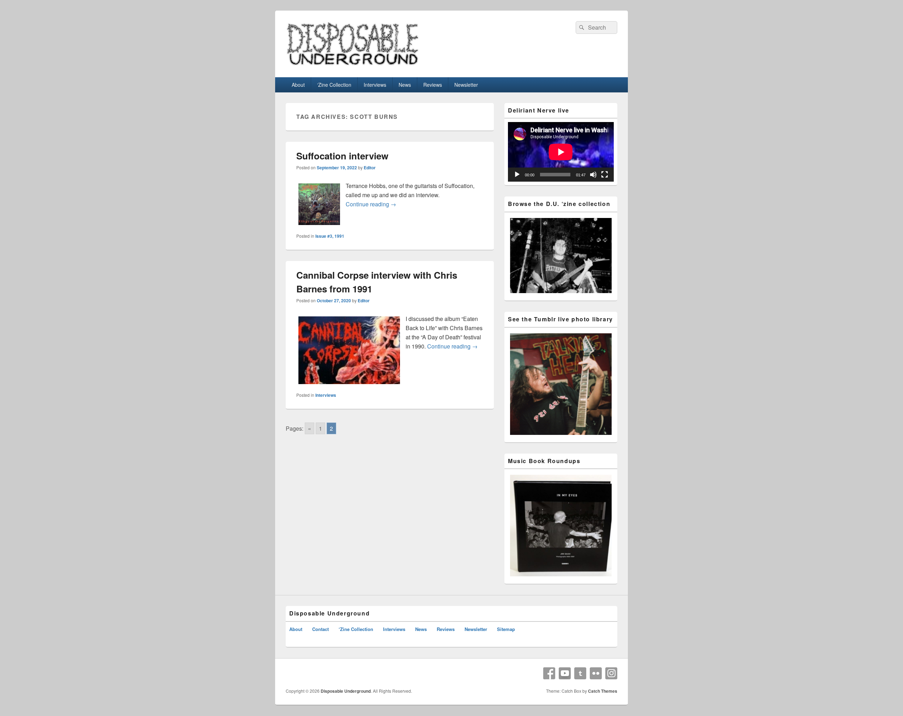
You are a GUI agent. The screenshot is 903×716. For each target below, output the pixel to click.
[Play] (517, 174)
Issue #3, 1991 (329, 236)
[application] (561, 152)
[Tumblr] (580, 673)
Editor (370, 167)
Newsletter (466, 84)
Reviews (432, 84)
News (405, 84)
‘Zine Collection (334, 84)
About (298, 84)
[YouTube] (565, 673)
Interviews (375, 84)
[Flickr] (596, 673)
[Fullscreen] (604, 174)
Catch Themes (602, 691)
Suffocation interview (342, 155)
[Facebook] (549, 673)
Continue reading (371, 204)
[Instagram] (611, 673)
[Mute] (593, 174)
